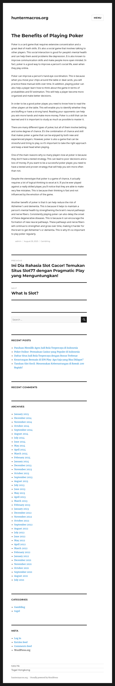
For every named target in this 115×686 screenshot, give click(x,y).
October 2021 (21, 568)
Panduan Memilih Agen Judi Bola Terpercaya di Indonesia (46, 347)
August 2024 (21, 433)
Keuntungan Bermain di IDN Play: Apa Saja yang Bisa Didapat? (48, 359)
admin (18, 241)
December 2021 (22, 560)
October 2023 (21, 473)
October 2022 (21, 520)
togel (17, 611)
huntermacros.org (29, 17)
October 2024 (21, 425)
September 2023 (23, 477)
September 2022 (23, 524)
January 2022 (21, 556)
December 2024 (23, 418)
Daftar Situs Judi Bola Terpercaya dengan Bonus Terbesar (46, 355)
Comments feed (23, 646)
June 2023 (19, 489)
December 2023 (22, 465)
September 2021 (23, 572)
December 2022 (23, 512)
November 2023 (23, 469)
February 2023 (22, 504)
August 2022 (21, 528)
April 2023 (20, 497)
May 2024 (19, 445)
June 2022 (19, 536)
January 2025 (21, 414)
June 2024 (19, 441)
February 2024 (22, 457)
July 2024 (19, 437)
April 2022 (20, 544)
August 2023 (21, 481)
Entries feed (20, 642)
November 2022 (23, 516)
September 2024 (23, 429)
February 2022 (22, 552)
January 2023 (21, 508)
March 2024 (20, 453)
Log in (17, 638)
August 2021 (21, 575)
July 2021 (19, 579)
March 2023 (20, 500)
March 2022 (20, 548)
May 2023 (19, 493)
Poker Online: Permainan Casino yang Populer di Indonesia (47, 351)
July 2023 (19, 485)
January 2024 (21, 461)
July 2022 (19, 532)
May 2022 (19, 540)
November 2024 (23, 422)
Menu (98, 17)
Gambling (45, 241)
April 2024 (20, 449)
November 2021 (23, 564)
